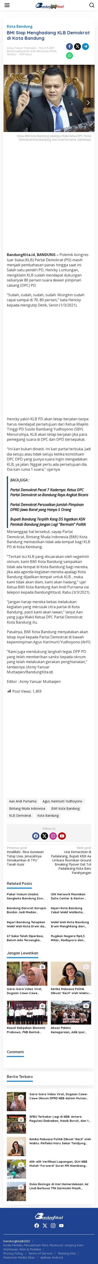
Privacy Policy (13, 1253)
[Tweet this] (77, 46)
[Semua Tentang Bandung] (50, 5)
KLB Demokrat (20, 815)
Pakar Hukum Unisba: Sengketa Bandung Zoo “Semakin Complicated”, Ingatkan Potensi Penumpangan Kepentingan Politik (25, 896)
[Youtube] (62, 836)
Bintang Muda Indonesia (27, 808)
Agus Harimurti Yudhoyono (62, 801)
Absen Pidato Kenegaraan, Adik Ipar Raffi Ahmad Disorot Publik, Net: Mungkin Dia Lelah (69, 1030)
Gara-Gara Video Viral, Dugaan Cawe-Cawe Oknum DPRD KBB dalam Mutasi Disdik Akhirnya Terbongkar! (25, 991)
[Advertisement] (49, 200)
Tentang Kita (67, 1253)
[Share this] (69, 46)
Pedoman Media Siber (19, 1257)
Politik (53, 51)
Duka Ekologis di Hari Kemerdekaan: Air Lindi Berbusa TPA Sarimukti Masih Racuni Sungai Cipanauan (59, 1186)
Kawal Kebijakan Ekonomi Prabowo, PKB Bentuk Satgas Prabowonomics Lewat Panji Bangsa (26, 1030)
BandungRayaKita (18, 51)
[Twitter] (44, 836)
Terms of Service (40, 1253)
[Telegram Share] (85, 46)
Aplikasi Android (51, 1257)
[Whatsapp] (69, 55)
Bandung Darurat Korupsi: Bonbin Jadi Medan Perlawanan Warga (26, 910)
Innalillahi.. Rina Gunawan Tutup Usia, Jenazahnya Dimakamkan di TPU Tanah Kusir (25, 856)
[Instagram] (53, 836)
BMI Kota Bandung (65, 808)
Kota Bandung (20, 26)
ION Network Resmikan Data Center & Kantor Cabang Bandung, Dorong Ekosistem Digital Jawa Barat (71, 896)
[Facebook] (35, 836)
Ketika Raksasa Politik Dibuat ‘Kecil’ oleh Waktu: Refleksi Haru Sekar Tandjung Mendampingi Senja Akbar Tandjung (70, 991)
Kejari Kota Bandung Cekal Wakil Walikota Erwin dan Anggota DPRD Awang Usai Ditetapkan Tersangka (70, 910)
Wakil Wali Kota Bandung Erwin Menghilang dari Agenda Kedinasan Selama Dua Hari (70, 924)
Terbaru (12, 54)
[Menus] (7, 5)
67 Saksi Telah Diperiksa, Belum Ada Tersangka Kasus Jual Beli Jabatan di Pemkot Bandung (25, 938)
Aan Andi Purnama (22, 801)
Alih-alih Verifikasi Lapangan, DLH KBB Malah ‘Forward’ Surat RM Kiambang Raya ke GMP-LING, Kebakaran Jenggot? (58, 1164)
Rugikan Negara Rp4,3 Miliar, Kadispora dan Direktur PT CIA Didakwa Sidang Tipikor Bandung (69, 938)
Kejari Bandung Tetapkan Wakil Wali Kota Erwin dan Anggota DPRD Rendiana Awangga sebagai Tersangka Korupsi (26, 924)
